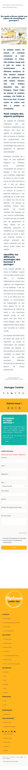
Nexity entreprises (8, 734)
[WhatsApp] (15, 393)
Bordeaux (6, 672)
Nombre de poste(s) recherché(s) (11, 507)
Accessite (6, 746)
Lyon (5, 680)
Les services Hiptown (9, 631)
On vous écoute (6, 515)
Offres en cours (7, 722)
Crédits (4, 761)
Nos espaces (6, 668)
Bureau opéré (7, 742)
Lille (5, 676)
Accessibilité (16, 761)
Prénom (4, 457)
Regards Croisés (8, 738)
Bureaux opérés (7, 643)
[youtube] (14, 731)
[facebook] (8, 408)
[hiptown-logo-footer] (14, 591)
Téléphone (4, 474)
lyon (22, 379)
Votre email (5, 490)
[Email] (23, 393)
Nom (3, 466)
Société (3, 499)
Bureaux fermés (8, 647)
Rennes (6, 692)
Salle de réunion (8, 659)
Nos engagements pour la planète (12, 622)
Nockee (6, 750)
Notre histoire (7, 618)
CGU (13, 761)
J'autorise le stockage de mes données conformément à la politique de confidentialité (14, 540)
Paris (5, 688)
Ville (2, 482)
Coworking (12, 379)
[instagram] (15, 408)
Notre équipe (7, 627)
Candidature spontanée (9, 726)
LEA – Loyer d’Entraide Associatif (12, 664)
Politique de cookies (9, 761)
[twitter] (12, 408)
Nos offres (6, 635)
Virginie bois (8, 758)
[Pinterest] (19, 393)
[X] (7, 393)
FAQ (5, 705)
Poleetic (21, 757)
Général (8, 5)
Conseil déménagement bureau (11, 655)
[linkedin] (19, 408)
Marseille (6, 684)
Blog (5, 701)
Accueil (4, 5)
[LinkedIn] (11, 393)
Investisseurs (7, 714)
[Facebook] (3, 393)
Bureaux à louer (8, 639)
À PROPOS (5, 614)
